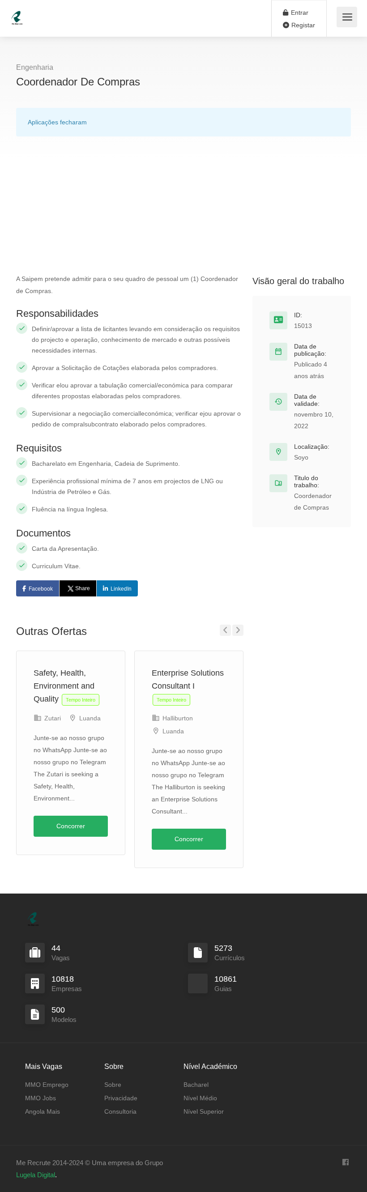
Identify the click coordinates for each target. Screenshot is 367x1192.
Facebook (41, 589)
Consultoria (120, 1111)
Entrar (298, 12)
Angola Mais (42, 1111)
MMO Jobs (40, 1098)
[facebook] (345, 1162)
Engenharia (34, 67)
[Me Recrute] (17, 13)
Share (82, 588)
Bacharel (196, 1084)
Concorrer (70, 826)
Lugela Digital (35, 1175)
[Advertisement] (183, 205)
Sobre (112, 1084)
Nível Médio (200, 1098)
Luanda (90, 718)
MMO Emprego (46, 1084)
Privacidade (120, 1098)
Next (237, 630)
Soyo (301, 457)
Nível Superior (204, 1111)
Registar (302, 25)
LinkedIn (121, 589)
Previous (225, 630)
